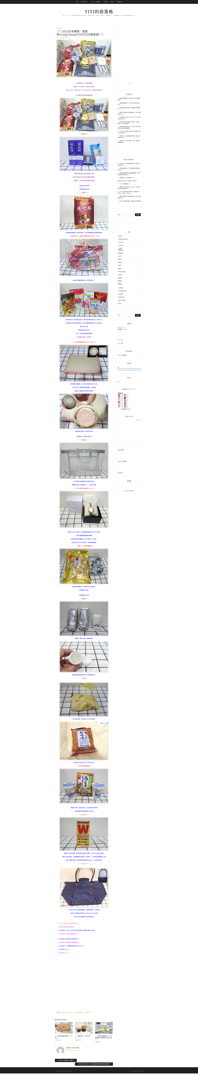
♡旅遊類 (120, 248)
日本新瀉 (120, 274)
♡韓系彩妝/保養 (122, 300)
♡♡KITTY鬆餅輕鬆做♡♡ (124, 183)
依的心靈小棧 (84, 1)
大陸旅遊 (120, 262)
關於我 (112, 1)
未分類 (119, 303)
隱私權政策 (119, 1)
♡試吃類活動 (121, 297)
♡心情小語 (120, 245)
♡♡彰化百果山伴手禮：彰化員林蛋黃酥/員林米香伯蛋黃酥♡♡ (93, 1064)
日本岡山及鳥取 (121, 271)
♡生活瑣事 (120, 287)
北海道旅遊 (120, 253)
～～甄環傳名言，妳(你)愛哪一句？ (126, 177)
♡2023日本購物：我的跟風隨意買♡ (68, 923)
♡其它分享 (120, 242)
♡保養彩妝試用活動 (122, 239)
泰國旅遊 (120, 277)
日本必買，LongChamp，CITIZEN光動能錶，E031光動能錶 (75, 1012)
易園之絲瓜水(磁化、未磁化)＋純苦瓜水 (127, 180)
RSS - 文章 (120, 340)
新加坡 (119, 265)
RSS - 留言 (120, 343)
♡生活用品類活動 (122, 291)
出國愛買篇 (59, 28)
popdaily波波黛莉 (95, 1)
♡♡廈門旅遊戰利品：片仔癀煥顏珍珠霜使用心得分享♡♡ (103, 1037)
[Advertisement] (84, 995)
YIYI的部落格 (99, 11)
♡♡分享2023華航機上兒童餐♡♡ (65, 1060)
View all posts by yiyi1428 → (73, 1050)
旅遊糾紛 (120, 268)
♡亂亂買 (120, 236)
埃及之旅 (120, 259)
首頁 (77, 1)
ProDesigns (140, 1071)
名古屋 (119, 256)
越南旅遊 (120, 281)
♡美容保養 (120, 294)
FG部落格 (105, 1)
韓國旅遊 (120, 284)
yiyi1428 (59, 37)
